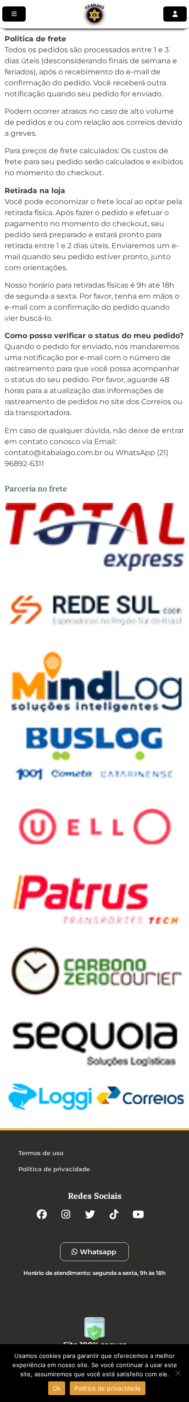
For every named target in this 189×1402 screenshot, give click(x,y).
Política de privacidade (107, 1388)
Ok (57, 1388)
